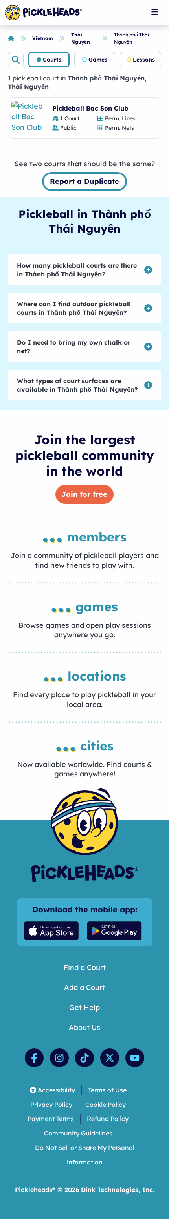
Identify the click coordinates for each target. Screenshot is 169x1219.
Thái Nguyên (80, 38)
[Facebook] (34, 1057)
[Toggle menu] (154, 11)
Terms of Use (107, 1090)
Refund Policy (108, 1119)
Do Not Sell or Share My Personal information (84, 1155)
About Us (84, 1027)
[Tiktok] (84, 1057)
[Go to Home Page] (43, 12)
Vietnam (42, 38)
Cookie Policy (105, 1104)
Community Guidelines (78, 1133)
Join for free (84, 494)
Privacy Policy (51, 1104)
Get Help (84, 1007)
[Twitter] (109, 1057)
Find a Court (85, 967)
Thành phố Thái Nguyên (131, 38)
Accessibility (56, 1090)
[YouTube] (134, 1057)
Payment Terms (51, 1119)
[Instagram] (59, 1057)
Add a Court (84, 987)
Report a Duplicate (84, 181)
